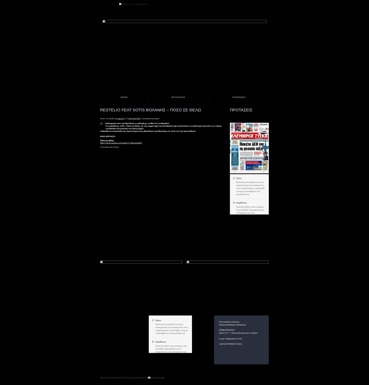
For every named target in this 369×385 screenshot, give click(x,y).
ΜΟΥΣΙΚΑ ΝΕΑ (134, 119)
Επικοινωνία (238, 97)
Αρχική (124, 97)
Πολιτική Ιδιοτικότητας (229, 322)
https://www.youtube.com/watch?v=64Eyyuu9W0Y (121, 143)
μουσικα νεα (178, 97)
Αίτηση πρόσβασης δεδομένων (232, 325)
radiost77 (121, 119)
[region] (184, 40)
